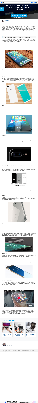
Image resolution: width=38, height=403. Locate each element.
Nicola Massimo (6, 20)
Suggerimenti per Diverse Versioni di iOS (16, 21)
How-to (4, 350)
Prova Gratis (14, 15)
